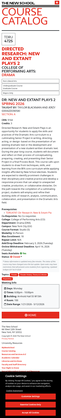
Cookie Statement (14, 390)
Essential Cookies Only (30, 404)
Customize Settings (30, 396)
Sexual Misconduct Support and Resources (21, 371)
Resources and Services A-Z (14, 354)
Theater (14, 275)
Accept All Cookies (30, 412)
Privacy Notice (8, 338)
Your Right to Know (10, 368)
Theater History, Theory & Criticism (33, 275)
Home (32, 315)
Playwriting (7, 279)
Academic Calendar (10, 357)
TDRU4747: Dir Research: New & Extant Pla (28, 212)
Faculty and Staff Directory (14, 364)
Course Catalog (25, 16)
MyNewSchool (8, 347)
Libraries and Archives (12, 361)
